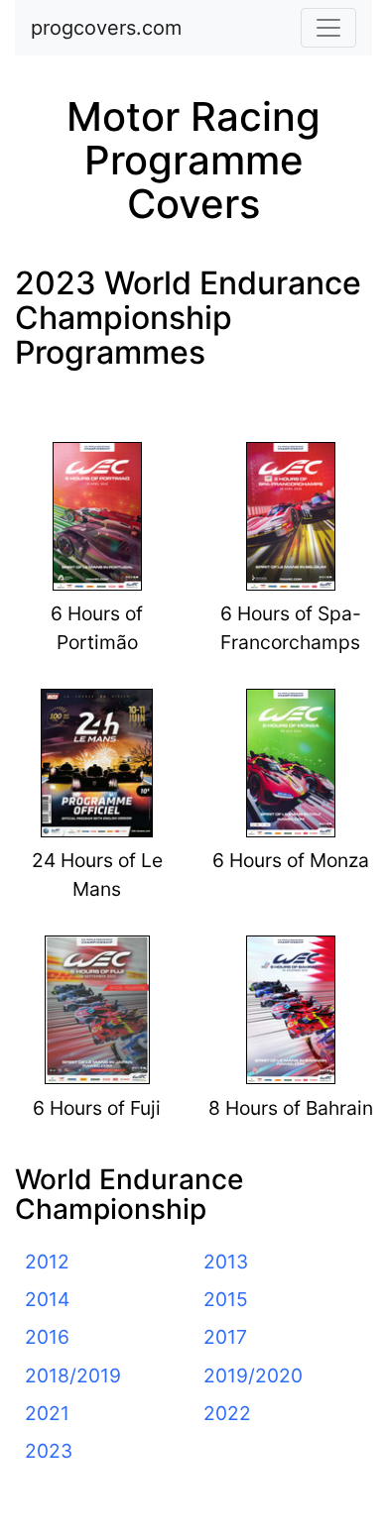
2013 (225, 1261)
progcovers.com (106, 28)
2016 (47, 1337)
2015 (225, 1299)
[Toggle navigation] (328, 28)
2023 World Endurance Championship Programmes (188, 318)
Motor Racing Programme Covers (193, 160)
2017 (225, 1337)
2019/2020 (253, 1375)
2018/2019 (73, 1375)
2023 (48, 1451)
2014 (47, 1299)
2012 (47, 1261)
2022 (227, 1413)
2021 (47, 1413)
